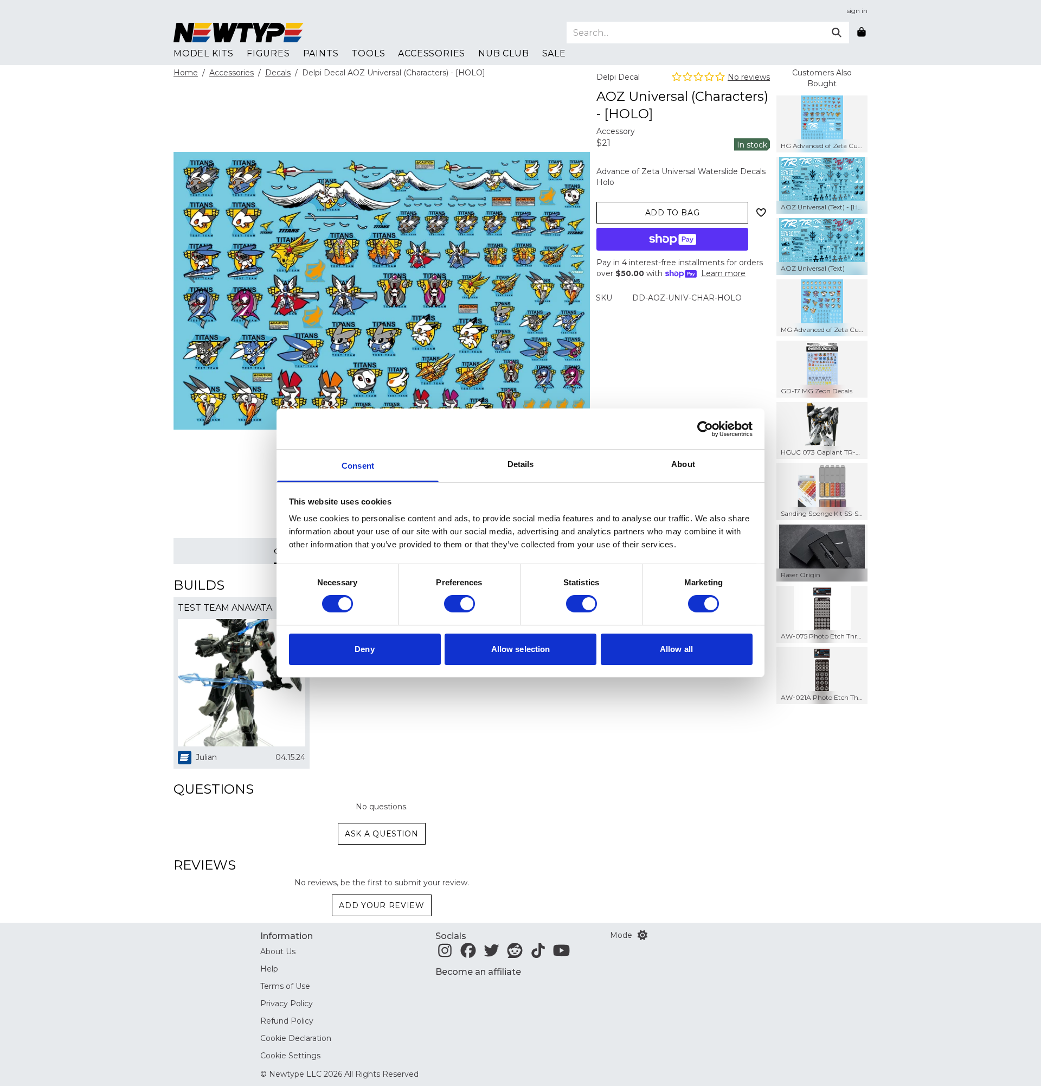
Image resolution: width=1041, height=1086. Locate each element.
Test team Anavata (225, 608)
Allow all (676, 649)
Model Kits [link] (204, 53)
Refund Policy (286, 1021)
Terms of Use (285, 986)
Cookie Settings (290, 1056)
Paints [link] (321, 53)
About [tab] (683, 464)
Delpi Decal (618, 77)
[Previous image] (196, 277)
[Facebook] (468, 954)
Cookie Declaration (295, 1038)
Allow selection (520, 649)
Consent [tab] (358, 465)
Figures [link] (268, 53)
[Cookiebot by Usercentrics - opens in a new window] (705, 428)
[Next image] (567, 277)
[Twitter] (491, 954)
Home (186, 73)
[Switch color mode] (642, 935)
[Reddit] (514, 954)
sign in (857, 11)
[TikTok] (538, 954)
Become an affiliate (478, 972)
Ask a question (382, 834)
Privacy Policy (286, 1003)
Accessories (231, 73)
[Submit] (836, 32)
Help (269, 969)
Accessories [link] (431, 53)
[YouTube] (561, 954)
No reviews (749, 77)
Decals (278, 73)
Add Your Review (382, 905)
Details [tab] (520, 464)
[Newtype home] (239, 32)
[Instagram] (444, 954)
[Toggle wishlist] (761, 212)
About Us (277, 951)
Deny (364, 649)
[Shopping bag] (861, 32)
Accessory (615, 131)
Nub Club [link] (503, 53)
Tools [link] (368, 53)
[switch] (459, 603)
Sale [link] (554, 53)
